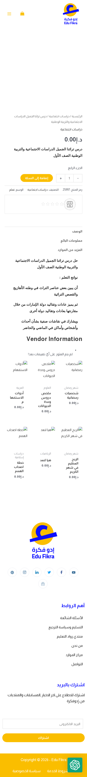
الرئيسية (77, 116)
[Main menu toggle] (9, 13)
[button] (75, 765)
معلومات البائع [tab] (71, 240)
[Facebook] (61, 572)
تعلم (12, 189)
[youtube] (73, 572)
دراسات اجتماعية (59, 116)
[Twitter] (49, 572)
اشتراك (43, 738)
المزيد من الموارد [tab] (70, 250)
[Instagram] (24, 572)
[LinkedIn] (37, 572)
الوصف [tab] (77, 231)
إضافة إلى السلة (36, 178)
